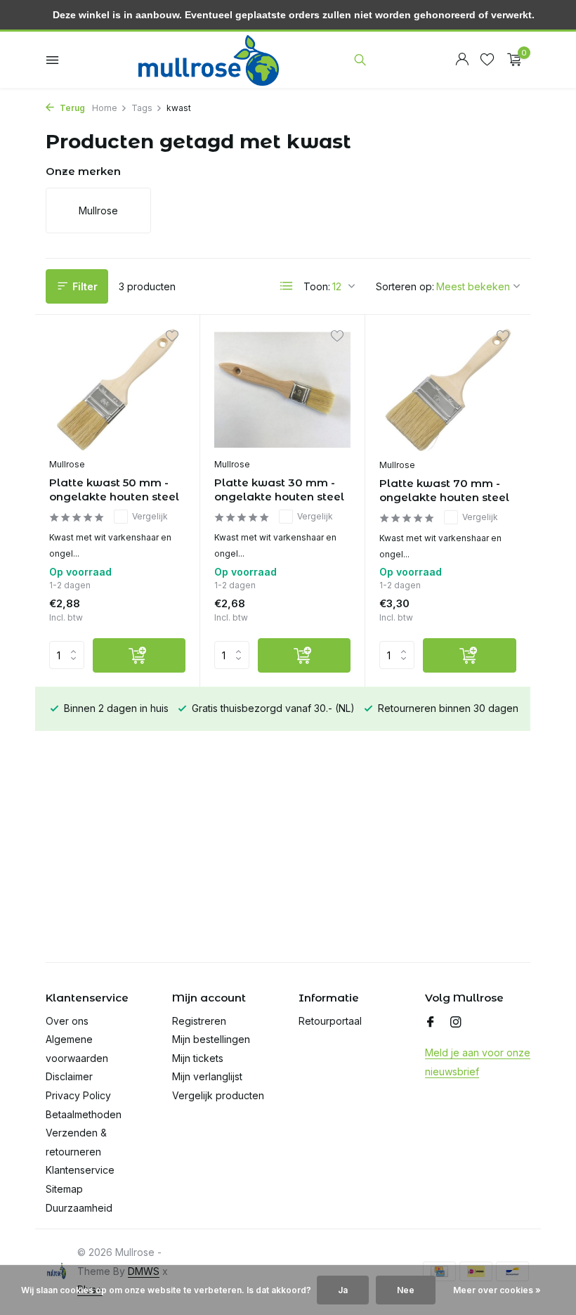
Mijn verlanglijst (207, 1076)
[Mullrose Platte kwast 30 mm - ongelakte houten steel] (282, 390)
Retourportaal (330, 1021)
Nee (405, 1290)
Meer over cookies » (497, 1290)
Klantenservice (80, 1170)
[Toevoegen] (139, 655)
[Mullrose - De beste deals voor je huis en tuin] (208, 60)
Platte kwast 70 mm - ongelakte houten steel (444, 490)
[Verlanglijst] (487, 59)
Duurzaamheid (79, 1208)
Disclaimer (69, 1076)
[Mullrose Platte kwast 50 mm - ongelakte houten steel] (117, 390)
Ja (343, 1290)
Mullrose (67, 464)
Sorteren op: (405, 286)
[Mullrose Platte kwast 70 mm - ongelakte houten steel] (447, 390)
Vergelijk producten (218, 1095)
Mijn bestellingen (211, 1039)
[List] (286, 286)
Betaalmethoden (84, 1114)
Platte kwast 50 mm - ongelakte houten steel (114, 489)
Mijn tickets (197, 1058)
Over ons (67, 1021)
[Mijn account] (462, 59)
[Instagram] (456, 1022)
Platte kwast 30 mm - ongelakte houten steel (279, 489)
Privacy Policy (78, 1095)
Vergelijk (150, 516)
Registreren (199, 1021)
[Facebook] (430, 1022)
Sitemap (64, 1189)
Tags (141, 108)
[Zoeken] (360, 60)
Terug (71, 108)
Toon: (316, 286)
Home (104, 108)
